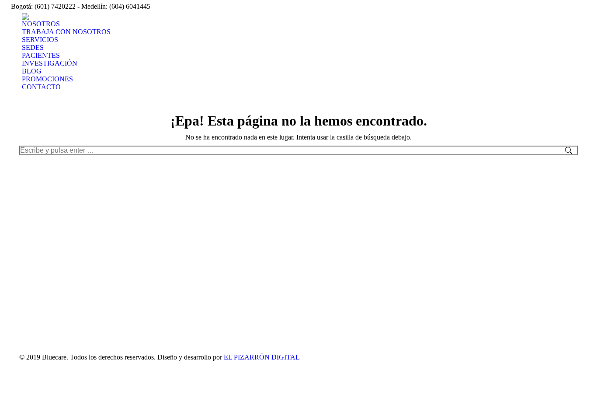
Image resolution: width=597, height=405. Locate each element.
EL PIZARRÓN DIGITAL (262, 357)
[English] (530, 5)
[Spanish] (519, 5)
